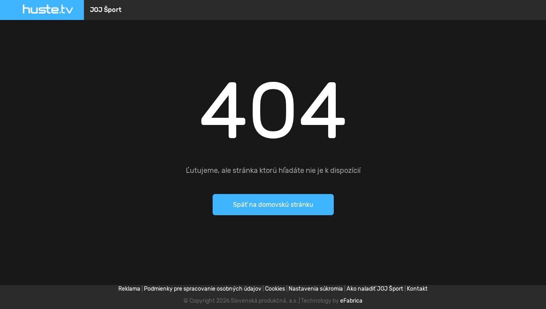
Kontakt (417, 288)
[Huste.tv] (48, 10)
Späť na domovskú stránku (273, 204)
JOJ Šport (106, 10)
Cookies (275, 288)
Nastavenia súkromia (316, 288)
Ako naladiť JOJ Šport (375, 288)
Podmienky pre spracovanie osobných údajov (202, 288)
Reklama (129, 288)
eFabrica (351, 300)
